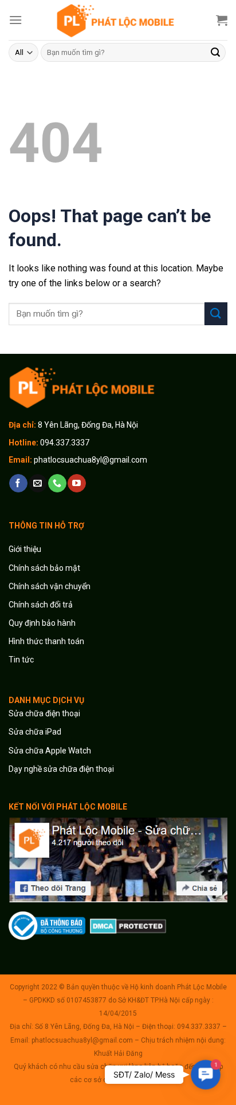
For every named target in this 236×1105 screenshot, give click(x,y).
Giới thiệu (26, 549)
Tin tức (21, 659)
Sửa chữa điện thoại (44, 713)
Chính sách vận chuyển (50, 586)
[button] (205, 1074)
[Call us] (57, 483)
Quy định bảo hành (42, 623)
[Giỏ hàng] (221, 20)
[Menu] (15, 20)
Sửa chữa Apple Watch (50, 750)
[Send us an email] (37, 483)
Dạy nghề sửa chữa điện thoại (61, 769)
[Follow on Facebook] (18, 483)
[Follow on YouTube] (76, 483)
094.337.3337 (64, 442)
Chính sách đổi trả (41, 604)
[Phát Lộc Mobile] (118, 20)
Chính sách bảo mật (44, 568)
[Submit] (215, 52)
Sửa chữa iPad (35, 731)
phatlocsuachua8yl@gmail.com (90, 459)
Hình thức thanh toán (46, 641)
